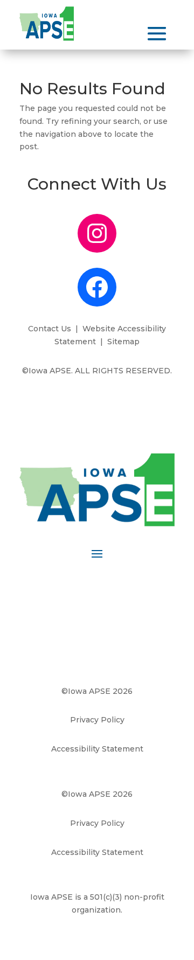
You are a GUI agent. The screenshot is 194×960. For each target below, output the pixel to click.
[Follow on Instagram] (97, 586)
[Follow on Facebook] (75, 586)
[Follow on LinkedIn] (118, 586)
